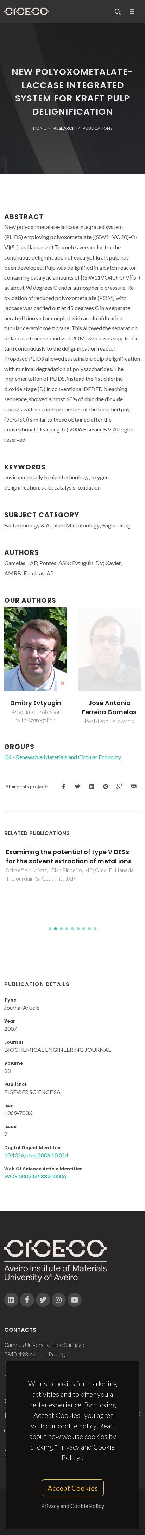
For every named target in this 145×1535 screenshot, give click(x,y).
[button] (50, 928)
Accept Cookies (73, 1488)
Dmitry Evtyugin (108, 703)
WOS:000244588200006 (35, 1176)
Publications (97, 128)
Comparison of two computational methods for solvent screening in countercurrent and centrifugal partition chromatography (72, 866)
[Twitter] (43, 1300)
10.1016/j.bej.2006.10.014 (36, 1155)
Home (39, 128)
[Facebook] (27, 1300)
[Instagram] (59, 1300)
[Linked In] (11, 1300)
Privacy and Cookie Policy (72, 1505)
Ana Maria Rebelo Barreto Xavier (35, 707)
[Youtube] (75, 1300)
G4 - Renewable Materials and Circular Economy (62, 757)
